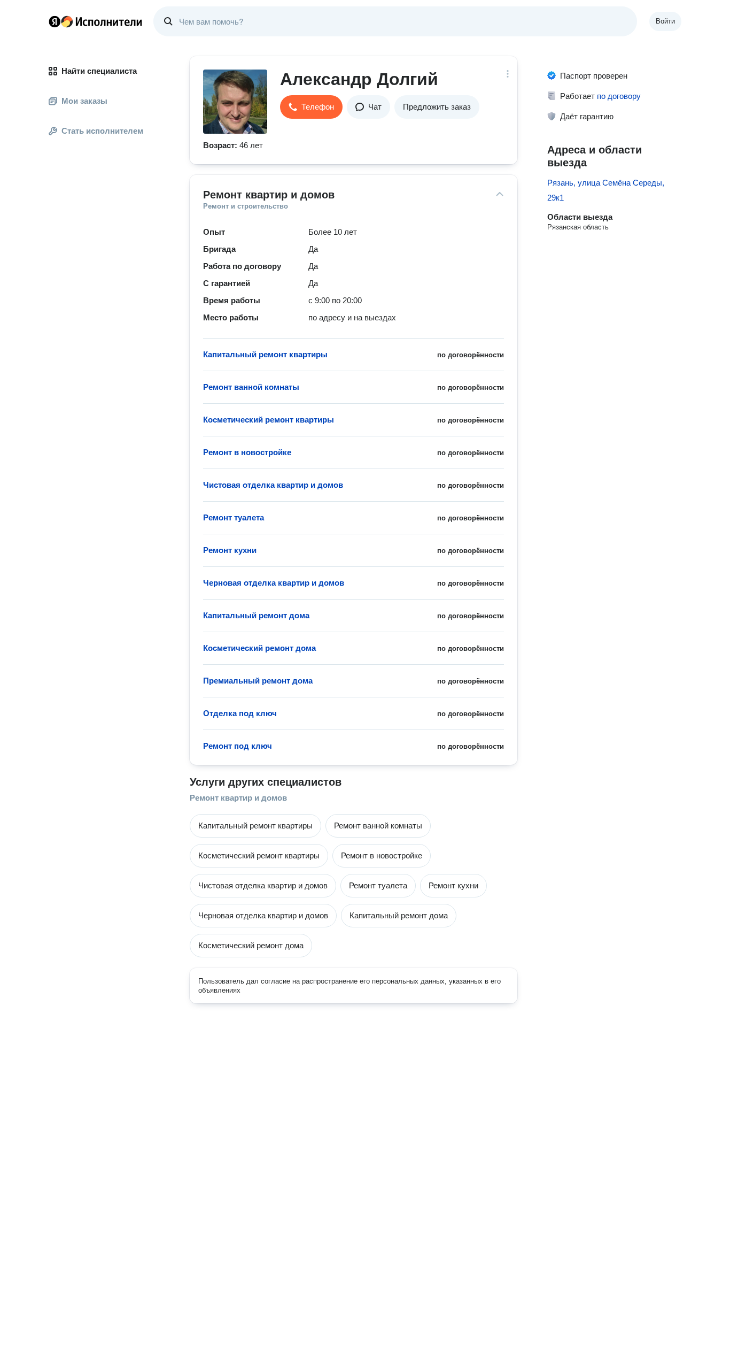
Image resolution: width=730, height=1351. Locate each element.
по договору (619, 96)
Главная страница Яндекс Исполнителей (96, 21)
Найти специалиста (99, 70)
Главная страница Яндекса (54, 21)
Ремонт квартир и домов (238, 797)
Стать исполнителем (102, 130)
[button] (311, 107)
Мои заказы (84, 100)
